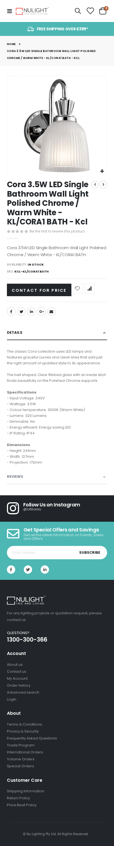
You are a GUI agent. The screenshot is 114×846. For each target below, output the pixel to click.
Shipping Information (25, 791)
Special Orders (20, 766)
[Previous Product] (95, 185)
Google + (41, 311)
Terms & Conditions (24, 724)
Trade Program (21, 745)
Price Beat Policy (22, 805)
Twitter (21, 311)
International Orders (25, 752)
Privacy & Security (23, 731)
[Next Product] (103, 185)
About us (15, 664)
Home (11, 44)
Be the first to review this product (57, 231)
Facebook (11, 311)
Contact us (16, 671)
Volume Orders (21, 759)
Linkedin (45, 569)
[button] (102, 171)
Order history (18, 685)
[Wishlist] (90, 11)
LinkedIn (31, 311)
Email (51, 311)
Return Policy (18, 798)
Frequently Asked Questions (32, 738)
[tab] (57, 332)
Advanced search (23, 692)
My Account (17, 678)
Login (11, 699)
